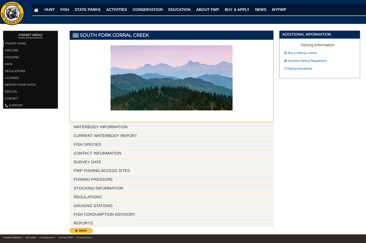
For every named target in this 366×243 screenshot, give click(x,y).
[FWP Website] (35, 10)
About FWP (207, 9)
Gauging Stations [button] (92, 205)
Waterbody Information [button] (100, 127)
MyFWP (279, 9)
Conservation (148, 9)
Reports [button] (82, 223)
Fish (64, 9)
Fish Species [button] (86, 144)
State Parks (87, 9)
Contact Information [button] (96, 153)
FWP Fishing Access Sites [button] (101, 170)
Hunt (49, 9)
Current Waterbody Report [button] (104, 135)
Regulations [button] (87, 197)
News (260, 9)
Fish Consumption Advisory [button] (103, 214)
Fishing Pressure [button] (92, 179)
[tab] (172, 127)
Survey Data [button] (86, 162)
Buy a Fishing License (302, 53)
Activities (116, 9)
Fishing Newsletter (299, 68)
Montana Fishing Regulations (307, 60)
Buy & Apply (237, 9)
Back (82, 230)
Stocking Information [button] (97, 188)
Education (179, 9)
